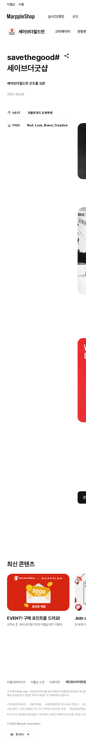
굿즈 (75, 17)
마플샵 (11, 4)
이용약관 (54, 682)
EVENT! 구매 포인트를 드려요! (33, 618)
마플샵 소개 (37, 682)
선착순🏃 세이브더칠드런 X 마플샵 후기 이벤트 (35, 624)
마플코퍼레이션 (16, 682)
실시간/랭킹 (56, 17)
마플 (21, 4)
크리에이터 (62, 31)
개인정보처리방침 (75, 682)
